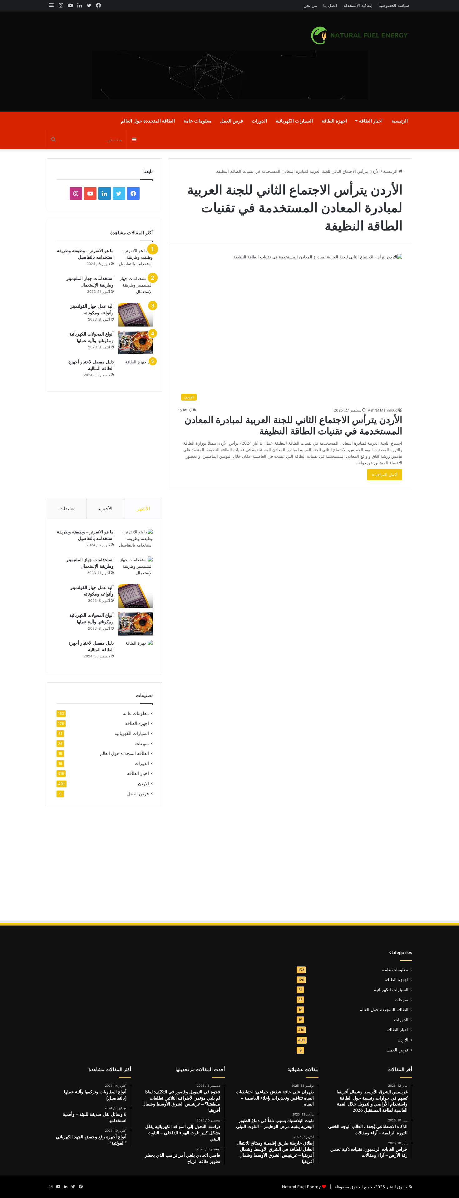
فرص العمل (231, 121)
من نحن (310, 5)
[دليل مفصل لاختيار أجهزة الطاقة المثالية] (135, 370)
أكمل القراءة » (384, 474)
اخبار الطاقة (371, 121)
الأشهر (143, 509)
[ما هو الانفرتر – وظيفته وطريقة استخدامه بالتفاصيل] (135, 259)
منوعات (142, 743)
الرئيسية (400, 121)
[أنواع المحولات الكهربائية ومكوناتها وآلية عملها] (135, 342)
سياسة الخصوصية (394, 5)
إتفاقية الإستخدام (358, 5)
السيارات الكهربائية (294, 121)
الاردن (143, 783)
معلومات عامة (197, 121)
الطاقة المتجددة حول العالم (148, 121)
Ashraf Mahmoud (382, 410)
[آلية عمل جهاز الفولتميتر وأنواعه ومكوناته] (135, 315)
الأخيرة (105, 509)
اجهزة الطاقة (334, 121)
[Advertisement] (167, 61)
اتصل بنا (330, 5)
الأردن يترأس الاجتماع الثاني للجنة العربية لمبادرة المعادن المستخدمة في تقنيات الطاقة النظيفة (293, 425)
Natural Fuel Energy (301, 1186)
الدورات (259, 121)
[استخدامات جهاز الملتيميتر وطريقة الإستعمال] (135, 287)
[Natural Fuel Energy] (360, 35)
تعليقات (66, 509)
